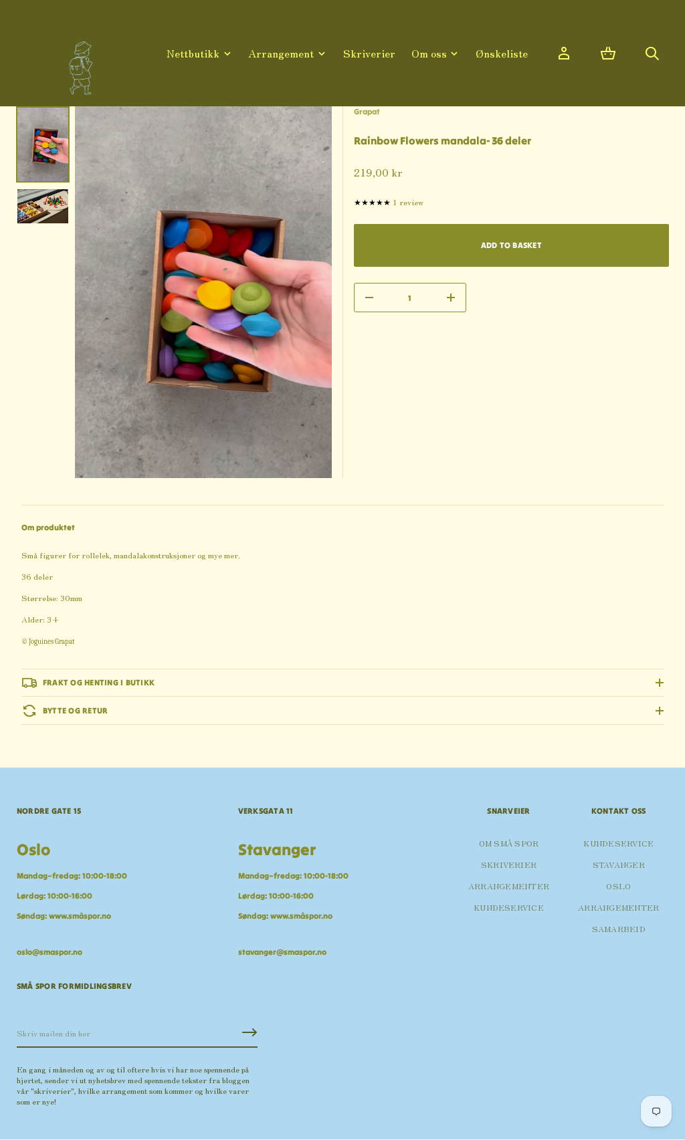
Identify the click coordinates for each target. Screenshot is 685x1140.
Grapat (367, 111)
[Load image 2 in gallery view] (42, 206)
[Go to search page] (652, 53)
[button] (608, 53)
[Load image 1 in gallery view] (42, 144)
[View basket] (608, 53)
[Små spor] (76, 63)
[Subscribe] (249, 1032)
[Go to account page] (564, 53)
